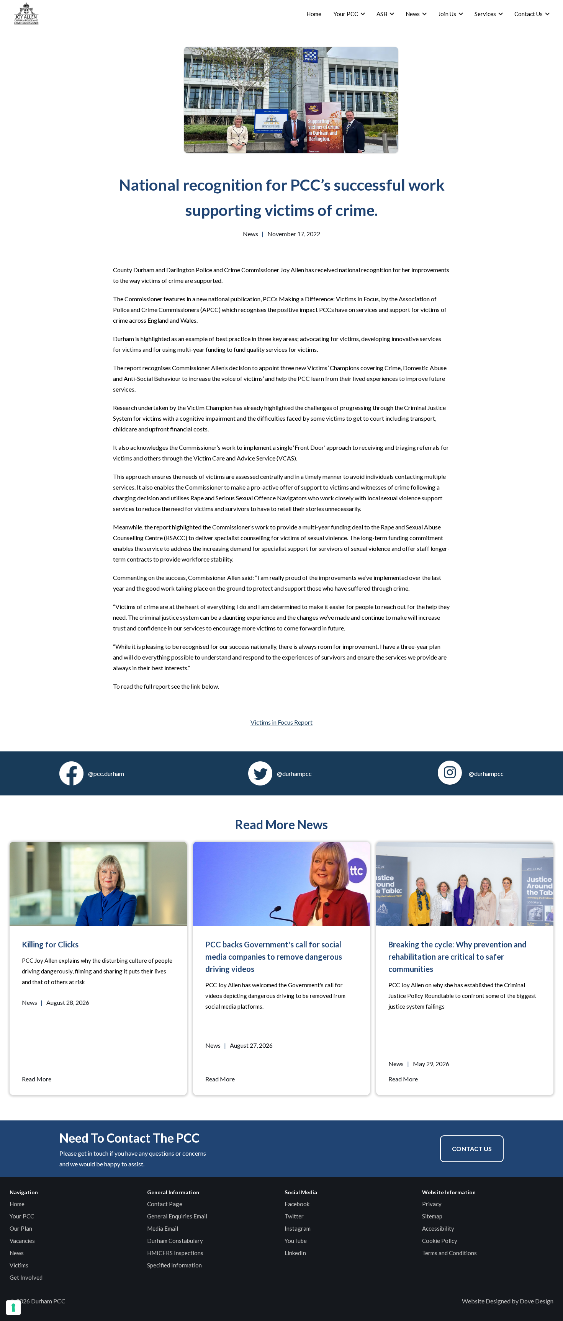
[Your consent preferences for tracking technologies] (13, 1307)
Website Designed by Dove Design (507, 1301)
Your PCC (22, 1216)
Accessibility (438, 1228)
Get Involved (26, 1277)
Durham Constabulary (175, 1240)
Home (313, 13)
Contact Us (472, 1148)
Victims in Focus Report (281, 722)
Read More (36, 1079)
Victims (19, 1265)
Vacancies (22, 1240)
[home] (26, 13)
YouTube (296, 1240)
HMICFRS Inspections (175, 1252)
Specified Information (174, 1265)
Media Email (162, 1228)
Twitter (294, 1216)
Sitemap (432, 1216)
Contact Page (164, 1203)
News (17, 1252)
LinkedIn (295, 1252)
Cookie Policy (439, 1240)
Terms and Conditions (449, 1252)
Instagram (298, 1228)
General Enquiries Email (177, 1216)
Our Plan (21, 1228)
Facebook (297, 1203)
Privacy (432, 1203)
